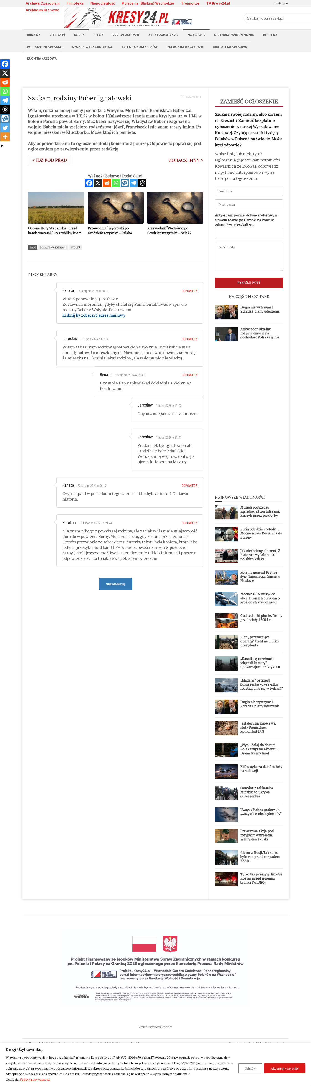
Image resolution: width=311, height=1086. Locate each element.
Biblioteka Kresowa (230, 47)
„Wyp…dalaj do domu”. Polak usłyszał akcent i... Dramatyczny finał (259, 749)
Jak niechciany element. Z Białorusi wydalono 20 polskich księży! (260, 555)
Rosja (79, 35)
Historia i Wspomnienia (234, 35)
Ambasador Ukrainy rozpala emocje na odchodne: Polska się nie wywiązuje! (259, 335)
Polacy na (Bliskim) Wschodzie (148, 3)
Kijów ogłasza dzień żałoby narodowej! (261, 768)
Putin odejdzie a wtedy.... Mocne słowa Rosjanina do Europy (261, 533)
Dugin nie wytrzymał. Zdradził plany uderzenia (260, 309)
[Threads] (142, 183)
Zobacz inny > (186, 160)
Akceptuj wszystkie (285, 1068)
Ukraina (34, 35)
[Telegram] (134, 183)
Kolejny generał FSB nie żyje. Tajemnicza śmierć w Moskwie (260, 576)
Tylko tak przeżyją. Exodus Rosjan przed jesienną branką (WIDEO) (261, 878)
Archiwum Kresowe (42, 10)
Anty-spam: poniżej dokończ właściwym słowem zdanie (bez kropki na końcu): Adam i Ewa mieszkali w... (246, 220)
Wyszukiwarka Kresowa (91, 47)
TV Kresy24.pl (218, 3)
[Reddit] (107, 183)
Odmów (250, 1068)
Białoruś (57, 35)
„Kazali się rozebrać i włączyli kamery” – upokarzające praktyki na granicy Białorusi (260, 664)
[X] (98, 183)
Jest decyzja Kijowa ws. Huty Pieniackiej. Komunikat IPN (258, 727)
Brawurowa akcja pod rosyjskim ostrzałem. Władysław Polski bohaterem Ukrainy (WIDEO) (257, 839)
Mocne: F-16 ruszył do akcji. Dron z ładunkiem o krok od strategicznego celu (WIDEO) (260, 600)
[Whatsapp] (116, 183)
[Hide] (2, 146)
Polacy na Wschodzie (185, 47)
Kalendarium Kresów (139, 47)
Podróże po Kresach (44, 47)
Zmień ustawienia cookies (155, 1027)
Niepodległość (102, 3)
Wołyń (75, 247)
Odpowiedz (189, 291)
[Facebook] (89, 183)
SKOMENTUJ (115, 584)
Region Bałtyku (125, 35)
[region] (155, 1064)
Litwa (98, 35)
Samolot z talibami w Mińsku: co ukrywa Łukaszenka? (256, 792)
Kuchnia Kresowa (42, 58)
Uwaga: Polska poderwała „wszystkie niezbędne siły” (261, 811)
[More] (5, 136)
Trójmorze (190, 3)
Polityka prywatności (35, 1079)
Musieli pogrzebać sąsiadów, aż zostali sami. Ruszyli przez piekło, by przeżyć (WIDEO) (260, 513)
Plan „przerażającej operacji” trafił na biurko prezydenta (259, 641)
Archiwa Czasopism (43, 3)
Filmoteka (75, 3)
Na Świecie (196, 35)
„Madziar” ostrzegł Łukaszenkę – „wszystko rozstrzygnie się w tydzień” (261, 684)
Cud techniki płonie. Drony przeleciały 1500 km (261, 617)
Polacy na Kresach (53, 247)
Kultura (270, 35)
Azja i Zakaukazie (163, 35)
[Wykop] (125, 183)
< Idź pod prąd (49, 160)
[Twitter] (5, 127)
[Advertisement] (155, 74)
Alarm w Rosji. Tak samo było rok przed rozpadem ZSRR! (260, 856)
